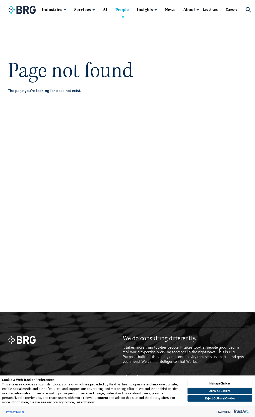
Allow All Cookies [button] (219, 391)
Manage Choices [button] (219, 383)
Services (82, 9)
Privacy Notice (15, 412)
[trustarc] (240, 412)
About (189, 9)
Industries (52, 9)
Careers (232, 9)
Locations (210, 9)
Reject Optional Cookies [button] (220, 398)
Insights (145, 9)
